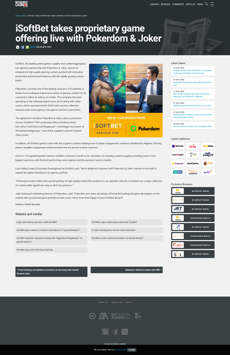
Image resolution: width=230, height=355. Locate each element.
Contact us (103, 302)
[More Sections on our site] (212, 4)
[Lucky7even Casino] (208, 172)
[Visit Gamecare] (138, 316)
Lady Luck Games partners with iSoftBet (37, 222)
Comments (178, 4)
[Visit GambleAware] (121, 316)
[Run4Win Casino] (177, 154)
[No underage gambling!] (92, 316)
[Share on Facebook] (22, 47)
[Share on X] (17, 47)
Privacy (128, 302)
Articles (190, 4)
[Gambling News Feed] (105, 332)
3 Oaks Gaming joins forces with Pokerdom (113, 230)
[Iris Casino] (192, 146)
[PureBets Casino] (208, 146)
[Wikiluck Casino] (192, 154)
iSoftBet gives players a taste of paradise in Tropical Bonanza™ (48, 230)
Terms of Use (116, 302)
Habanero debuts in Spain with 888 (142, 270)
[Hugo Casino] (208, 163)
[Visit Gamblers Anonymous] (103, 316)
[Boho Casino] (192, 172)
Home (17, 16)
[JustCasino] (192, 163)
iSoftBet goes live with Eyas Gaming (35, 250)
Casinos (154, 4)
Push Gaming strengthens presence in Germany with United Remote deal (48, 272)
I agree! (131, 350)
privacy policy (120, 350)
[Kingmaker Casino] (177, 163)
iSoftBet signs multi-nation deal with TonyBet (114, 222)
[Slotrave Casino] (177, 146)
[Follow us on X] (124, 332)
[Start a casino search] (206, 4)
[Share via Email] (27, 47)
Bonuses (165, 4)
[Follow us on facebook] (115, 332)
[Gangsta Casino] (208, 154)
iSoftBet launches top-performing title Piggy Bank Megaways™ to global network (49, 240)
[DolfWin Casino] (177, 172)
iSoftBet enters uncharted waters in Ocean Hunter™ (118, 238)
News (200, 4)
